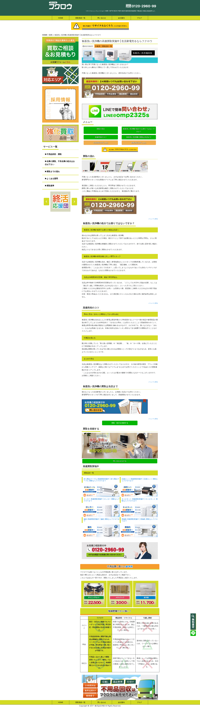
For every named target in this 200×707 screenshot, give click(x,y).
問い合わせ (102, 18)
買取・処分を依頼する (119, 423)
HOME (60, 18)
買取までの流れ (53, 171)
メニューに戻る (153, 219)
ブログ (139, 18)
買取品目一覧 (107, 46)
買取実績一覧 (80, 18)
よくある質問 (52, 178)
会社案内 (121, 18)
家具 (98, 46)
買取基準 (50, 186)
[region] (60, 201)
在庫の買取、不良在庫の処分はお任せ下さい (60, 162)
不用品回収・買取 (54, 154)
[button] (60, 201)
